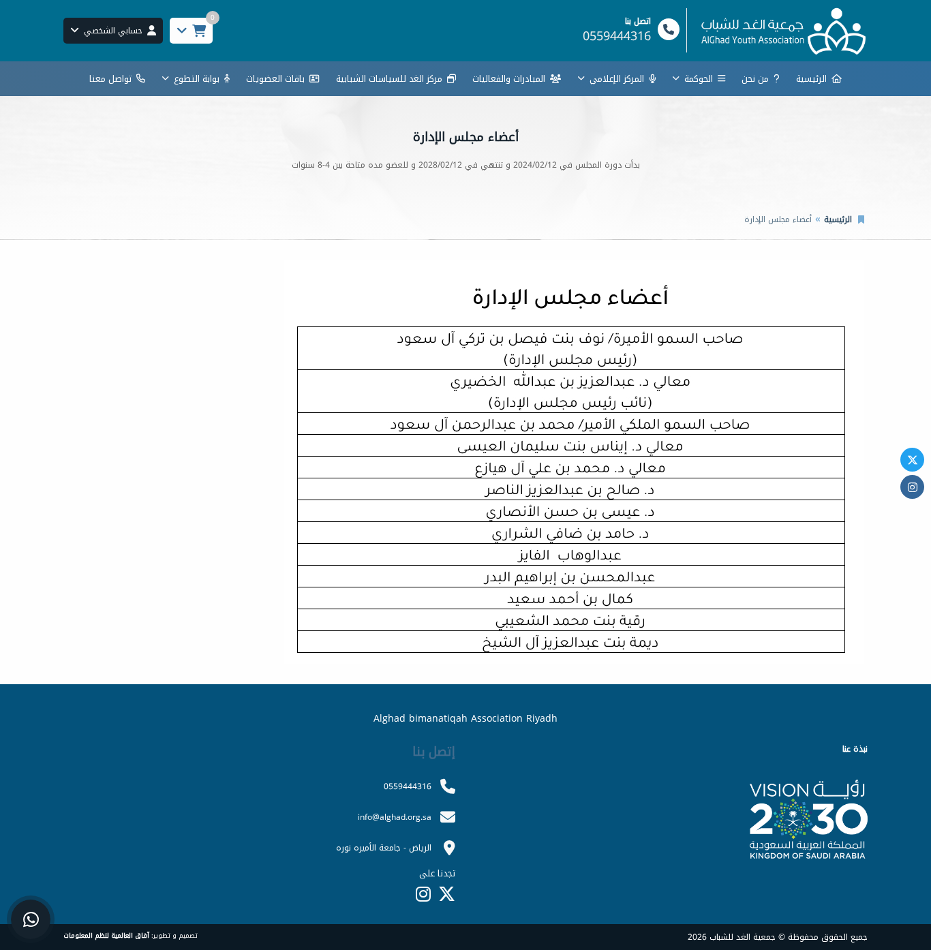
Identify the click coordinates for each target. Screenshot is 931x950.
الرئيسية (811, 78)
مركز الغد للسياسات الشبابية (389, 78)
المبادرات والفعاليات (508, 78)
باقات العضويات (275, 78)
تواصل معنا (110, 78)
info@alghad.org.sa (394, 817)
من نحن (755, 78)
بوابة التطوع (196, 78)
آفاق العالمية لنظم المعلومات (106, 936)
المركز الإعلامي (617, 78)
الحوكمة (698, 78)
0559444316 (407, 786)
